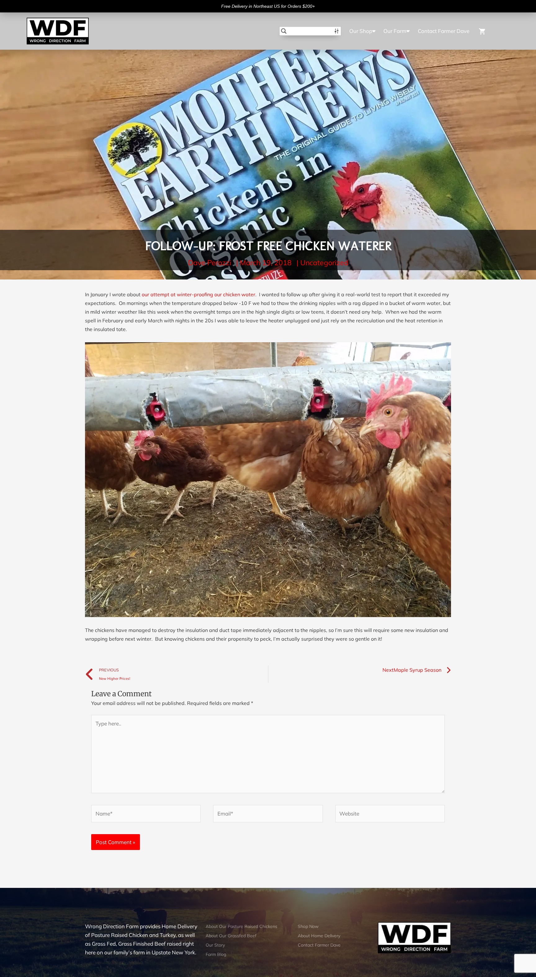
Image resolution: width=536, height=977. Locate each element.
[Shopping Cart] (490, 31)
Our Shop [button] (360, 31)
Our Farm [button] (394, 31)
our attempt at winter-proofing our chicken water (198, 294)
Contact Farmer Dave (443, 31)
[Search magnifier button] (283, 31)
